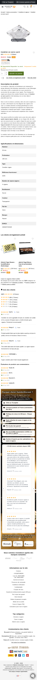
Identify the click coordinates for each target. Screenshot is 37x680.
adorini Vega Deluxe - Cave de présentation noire (25, 264)
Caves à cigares (30, 282)
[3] (7, 54)
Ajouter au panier (16, 73)
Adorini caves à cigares (9, 284)
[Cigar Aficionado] (7, 543)
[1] (3, 54)
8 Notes (14, 54)
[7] (25, 269)
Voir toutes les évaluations (18, 642)
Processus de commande (18, 582)
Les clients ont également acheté (15, 77)
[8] (8, 269)
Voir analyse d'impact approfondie (18, 671)
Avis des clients (32, 77)
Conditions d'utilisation (18, 584)
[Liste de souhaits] (34, 7)
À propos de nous (18, 589)
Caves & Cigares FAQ (18, 604)
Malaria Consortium (18, 665)
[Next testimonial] (33, 488)
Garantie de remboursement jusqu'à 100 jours (18, 592)
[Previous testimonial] (3, 488)
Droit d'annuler (18, 597)
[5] (10, 54)
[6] (24, 269)
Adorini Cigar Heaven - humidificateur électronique (8, 264)
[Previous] (2, 78)
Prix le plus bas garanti (13, 426)
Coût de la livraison (18, 579)
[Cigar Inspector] (29, 543)
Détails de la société (18, 601)
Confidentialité (18, 587)
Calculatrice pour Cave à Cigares (18, 606)
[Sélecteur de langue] (18, 675)
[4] (8, 54)
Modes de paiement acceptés (18, 599)
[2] (5, 54)
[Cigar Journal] (18, 543)
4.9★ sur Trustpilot (7, 2)
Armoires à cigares (18, 282)
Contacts (18, 571)
